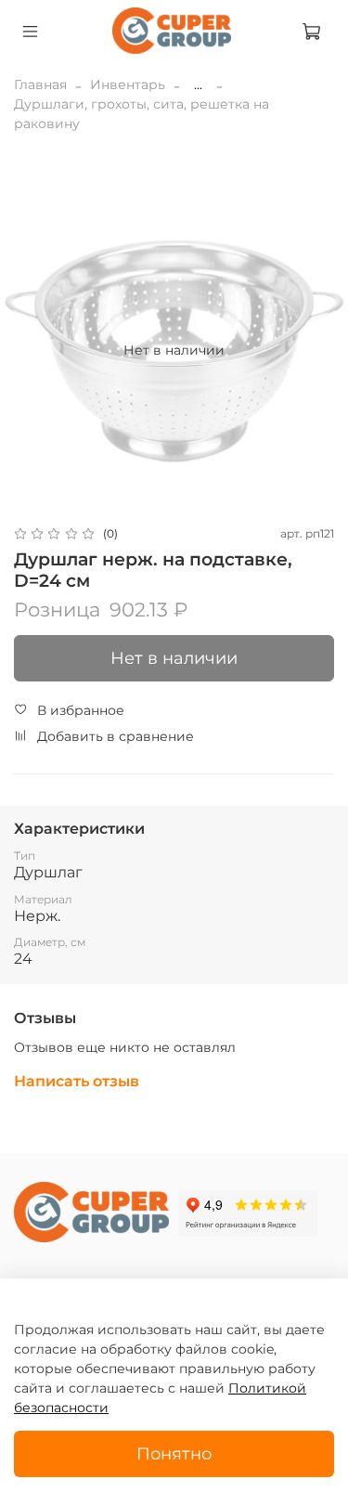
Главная (40, 84)
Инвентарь (127, 84)
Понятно (174, 1453)
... (198, 84)
